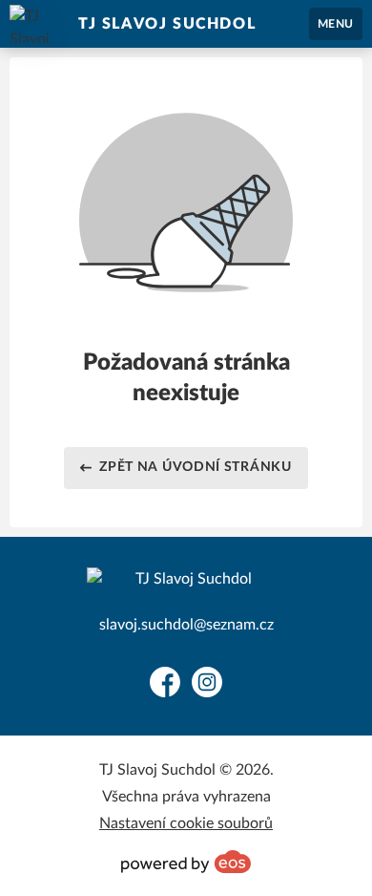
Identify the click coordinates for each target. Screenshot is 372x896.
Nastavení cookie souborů (186, 823)
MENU (336, 24)
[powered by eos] (186, 861)
